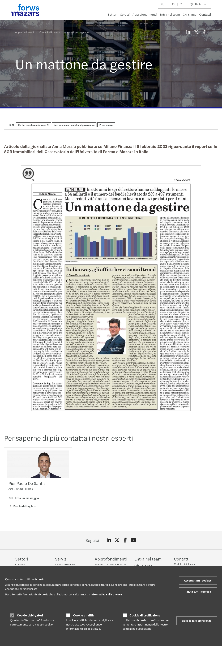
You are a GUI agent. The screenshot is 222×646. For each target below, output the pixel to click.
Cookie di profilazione (145, 615)
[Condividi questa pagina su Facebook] (204, 32)
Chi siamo (190, 14)
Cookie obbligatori (30, 615)
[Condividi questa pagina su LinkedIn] (188, 32)
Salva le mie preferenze (196, 621)
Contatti (205, 14)
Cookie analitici (84, 615)
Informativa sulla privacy (106, 594)
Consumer (20, 564)
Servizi (125, 14)
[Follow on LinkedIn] (109, 540)
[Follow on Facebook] (125, 540)
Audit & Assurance (65, 564)
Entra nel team (170, 14)
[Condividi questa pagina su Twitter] (196, 32)
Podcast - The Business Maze (110, 564)
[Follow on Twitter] (117, 540)
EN (174, 4)
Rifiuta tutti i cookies (198, 592)
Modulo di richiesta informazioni (184, 565)
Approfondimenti (145, 14)
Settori (112, 14)
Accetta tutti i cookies (197, 580)
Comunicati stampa (49, 32)
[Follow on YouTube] (133, 540)
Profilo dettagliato (24, 506)
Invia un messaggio (26, 498)
